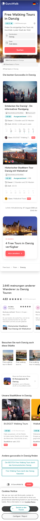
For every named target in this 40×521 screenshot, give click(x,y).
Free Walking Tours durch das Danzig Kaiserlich (20, 472)
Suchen (20, 50)
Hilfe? (29, 484)
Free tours (6, 267)
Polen (15, 267)
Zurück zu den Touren (21, 508)
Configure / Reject (20, 516)
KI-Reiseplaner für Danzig (20, 380)
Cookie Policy (30, 502)
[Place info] (34, 23)
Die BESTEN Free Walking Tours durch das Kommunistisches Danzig (20, 463)
